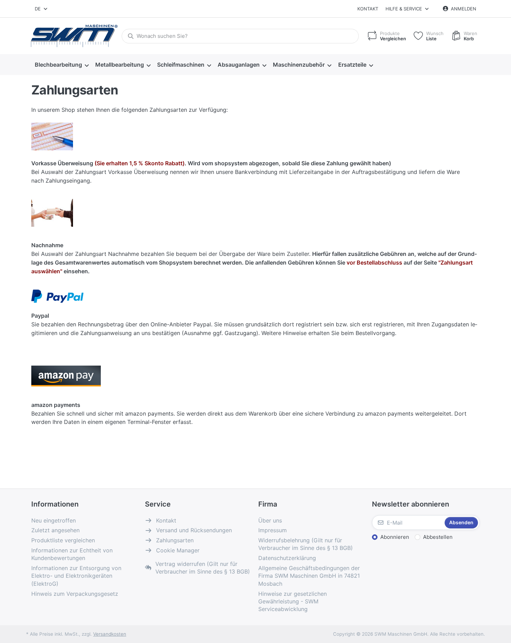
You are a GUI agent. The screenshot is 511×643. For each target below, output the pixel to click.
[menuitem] (61, 65)
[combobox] (41, 8)
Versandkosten (109, 634)
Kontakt (367, 8)
